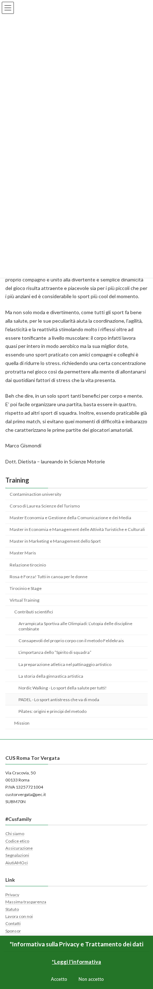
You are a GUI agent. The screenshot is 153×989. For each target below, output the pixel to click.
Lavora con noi (19, 916)
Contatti (13, 923)
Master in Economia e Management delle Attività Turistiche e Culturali (77, 529)
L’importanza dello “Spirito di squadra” (55, 652)
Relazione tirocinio (28, 565)
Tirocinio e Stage (26, 588)
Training (17, 480)
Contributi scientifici (33, 611)
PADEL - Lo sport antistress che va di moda (59, 699)
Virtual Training (24, 600)
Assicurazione (19, 848)
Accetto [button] (59, 979)
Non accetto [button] (91, 979)
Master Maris (23, 552)
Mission (22, 723)
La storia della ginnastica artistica (51, 676)
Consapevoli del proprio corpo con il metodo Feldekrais (71, 640)
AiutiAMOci (16, 862)
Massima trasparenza (25, 901)
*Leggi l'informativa (76, 961)
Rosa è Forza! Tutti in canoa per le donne (49, 576)
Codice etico (17, 840)
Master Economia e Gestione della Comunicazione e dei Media (70, 517)
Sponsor (13, 931)
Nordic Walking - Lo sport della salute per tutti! (63, 687)
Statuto (12, 909)
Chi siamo (14, 833)
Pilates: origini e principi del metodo (52, 711)
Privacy (12, 894)
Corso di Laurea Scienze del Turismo (45, 506)
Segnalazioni (17, 855)
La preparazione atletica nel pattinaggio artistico (65, 664)
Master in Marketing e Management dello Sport (55, 541)
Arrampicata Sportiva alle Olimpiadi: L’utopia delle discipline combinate (75, 626)
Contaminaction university (35, 494)
